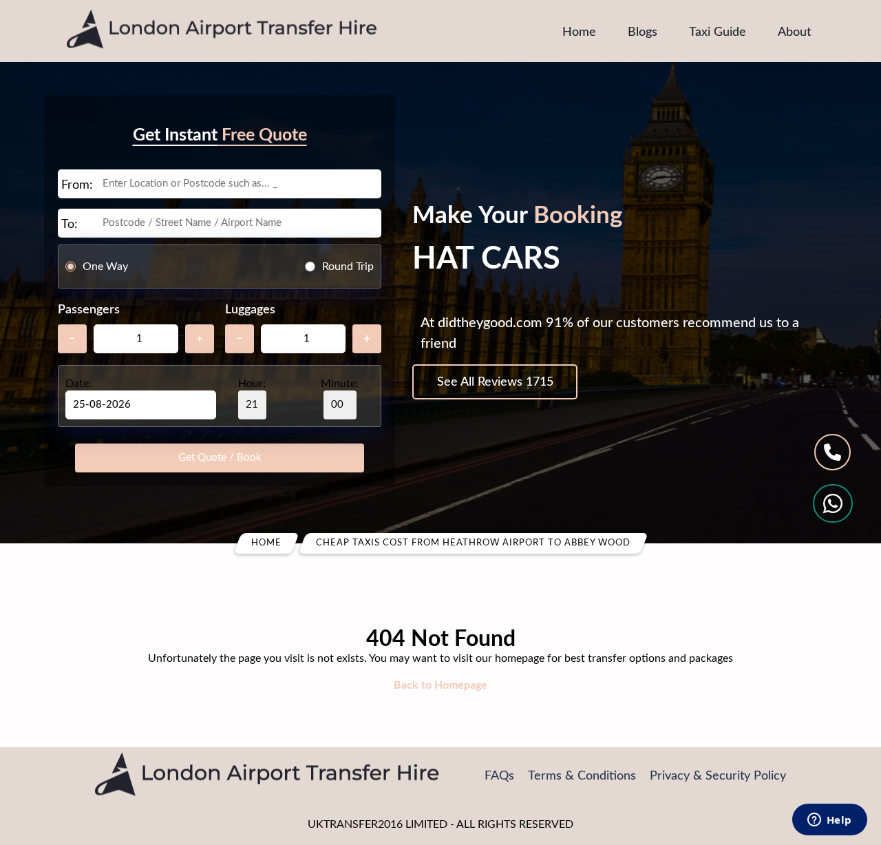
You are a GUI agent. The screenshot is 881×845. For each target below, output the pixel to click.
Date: (78, 383)
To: (69, 224)
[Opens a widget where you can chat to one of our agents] (829, 821)
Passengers (89, 310)
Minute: (340, 383)
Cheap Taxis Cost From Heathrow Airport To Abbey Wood (473, 543)
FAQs (499, 776)
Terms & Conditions (582, 776)
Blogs (642, 32)
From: (77, 185)
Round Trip (348, 266)
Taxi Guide (717, 32)
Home (579, 32)
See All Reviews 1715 (495, 382)
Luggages (250, 310)
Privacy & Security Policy (718, 776)
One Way (105, 266)
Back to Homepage (440, 685)
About (794, 32)
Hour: (252, 383)
